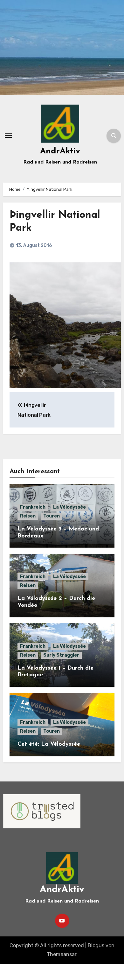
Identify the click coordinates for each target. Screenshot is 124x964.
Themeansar (61, 954)
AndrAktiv (60, 151)
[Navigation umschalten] (8, 135)
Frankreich (32, 507)
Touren (51, 516)
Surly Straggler (61, 655)
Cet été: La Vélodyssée (48, 744)
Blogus (96, 945)
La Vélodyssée (69, 507)
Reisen (28, 516)
